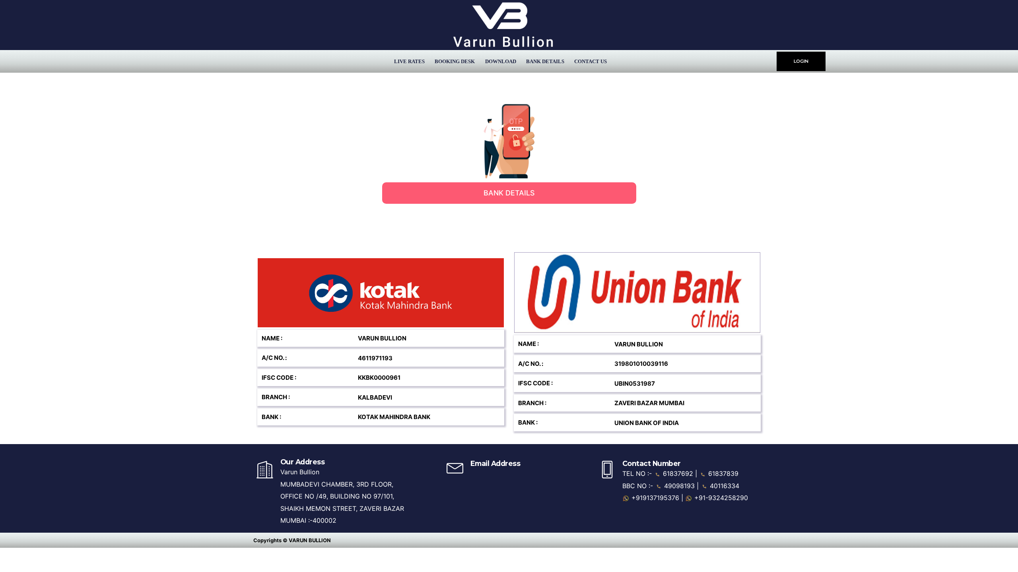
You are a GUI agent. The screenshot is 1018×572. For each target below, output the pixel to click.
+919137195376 (654, 498)
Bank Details (545, 61)
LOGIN (801, 61)
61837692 (678, 473)
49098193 (679, 486)
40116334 (723, 486)
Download (500, 61)
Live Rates (409, 61)
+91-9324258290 (720, 498)
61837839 (722, 473)
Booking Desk (455, 61)
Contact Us (590, 61)
